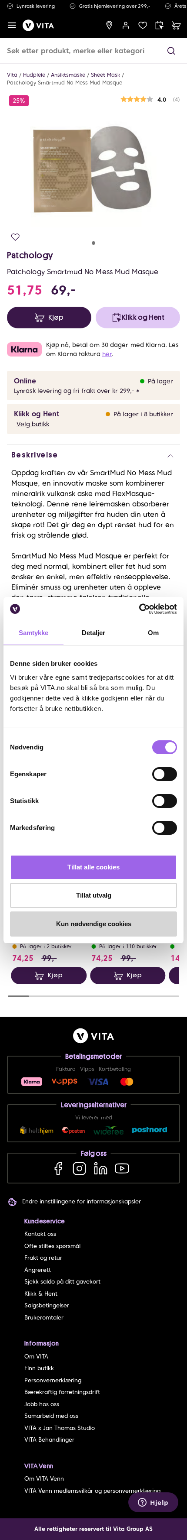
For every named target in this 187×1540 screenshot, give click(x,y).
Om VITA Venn (44, 1478)
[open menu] (11, 25)
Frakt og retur (43, 1258)
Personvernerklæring (52, 1380)
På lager (160, 381)
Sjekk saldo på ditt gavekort (62, 1281)
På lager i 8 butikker (143, 414)
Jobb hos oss (41, 1404)
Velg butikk (33, 424)
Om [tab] (153, 632)
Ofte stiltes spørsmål (52, 1246)
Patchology (30, 255)
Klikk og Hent (36, 414)
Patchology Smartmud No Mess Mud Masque (64, 82)
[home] (38, 25)
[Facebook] (58, 1168)
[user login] (125, 25)
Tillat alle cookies (93, 867)
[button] (171, 50)
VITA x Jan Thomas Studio (59, 1428)
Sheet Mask (105, 74)
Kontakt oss (40, 1234)
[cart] (176, 25)
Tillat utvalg (93, 895)
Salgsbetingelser (46, 1305)
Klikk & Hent (40, 1293)
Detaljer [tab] (94, 632)
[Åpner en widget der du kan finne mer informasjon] (153, 1503)
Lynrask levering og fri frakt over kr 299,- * (77, 390)
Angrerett (37, 1270)
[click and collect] (159, 25)
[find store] (109, 25)
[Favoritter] (142, 25)
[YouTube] (122, 1168)
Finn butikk (39, 1368)
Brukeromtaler (43, 1317)
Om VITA (36, 1356)
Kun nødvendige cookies (93, 923)
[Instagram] (79, 1168)
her (107, 353)
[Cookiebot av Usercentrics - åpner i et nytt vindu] (139, 609)
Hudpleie (34, 74)
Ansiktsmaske (68, 74)
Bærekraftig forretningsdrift (62, 1392)
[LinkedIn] (101, 1168)
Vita (12, 74)
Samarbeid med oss (51, 1416)
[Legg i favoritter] (15, 237)
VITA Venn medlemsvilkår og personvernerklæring (92, 1491)
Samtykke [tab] (34, 632)
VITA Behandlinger (49, 1439)
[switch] (164, 774)
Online (25, 381)
